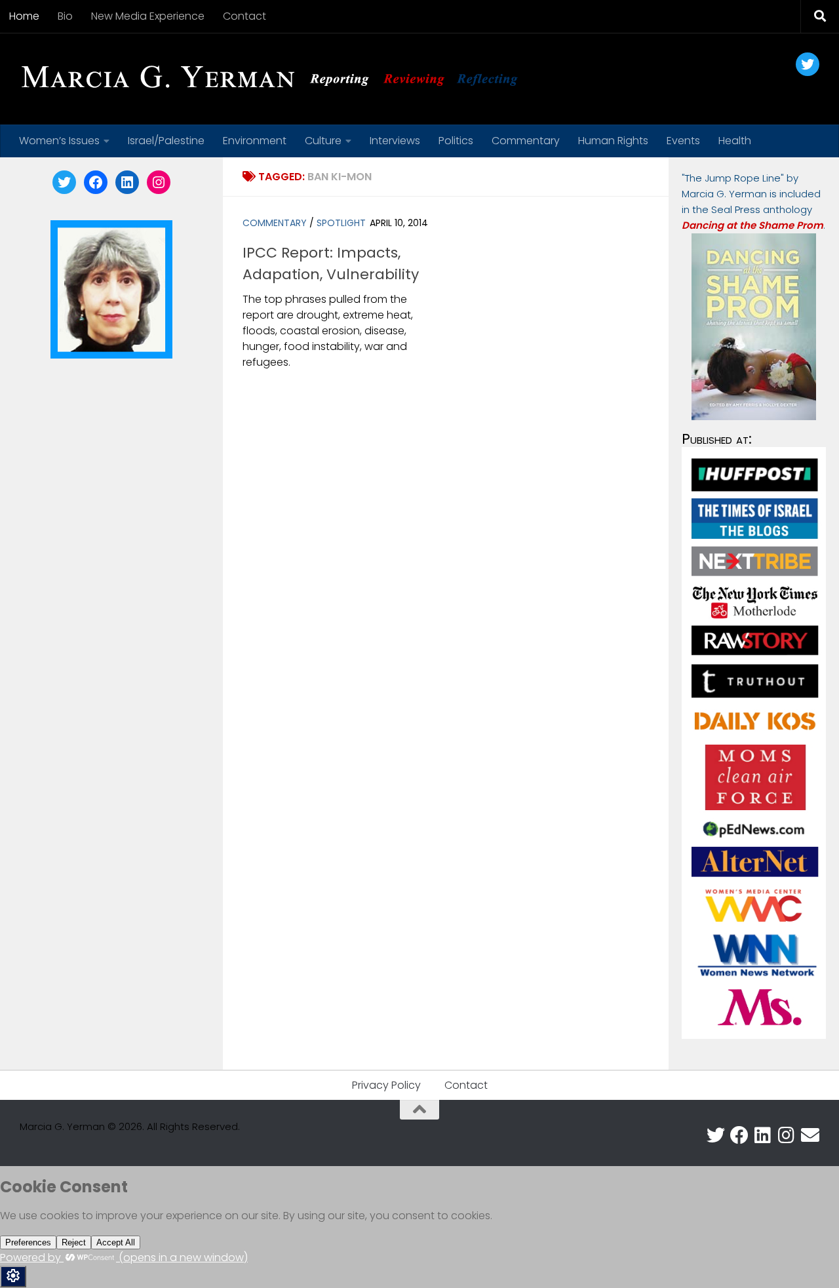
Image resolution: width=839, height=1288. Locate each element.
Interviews (395, 140)
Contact (244, 16)
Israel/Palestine (166, 140)
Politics (456, 140)
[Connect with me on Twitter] (716, 1135)
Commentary (526, 140)
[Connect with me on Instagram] (786, 1135)
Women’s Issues (59, 140)
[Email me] (810, 1135)
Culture (323, 140)
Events (683, 140)
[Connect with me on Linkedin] (763, 1135)
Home (24, 16)
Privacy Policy (386, 1085)
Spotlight (341, 222)
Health (734, 140)
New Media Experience (148, 16)
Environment (254, 140)
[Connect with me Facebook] (739, 1135)
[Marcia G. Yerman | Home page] (275, 78)
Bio (65, 16)
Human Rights (613, 140)
